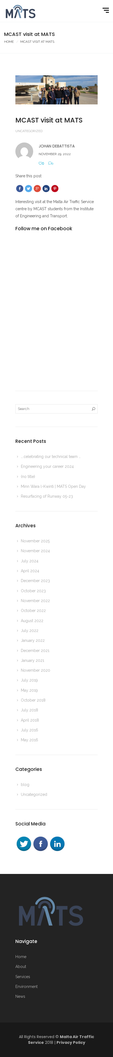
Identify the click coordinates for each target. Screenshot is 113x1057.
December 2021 (35, 650)
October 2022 (33, 610)
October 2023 (33, 591)
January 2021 (32, 660)
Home (9, 42)
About (20, 966)
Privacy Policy (70, 1042)
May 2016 (29, 740)
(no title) (28, 476)
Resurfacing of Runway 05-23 (47, 496)
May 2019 (29, 690)
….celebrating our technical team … (51, 456)
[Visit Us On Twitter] (23, 843)
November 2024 (35, 551)
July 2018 (29, 710)
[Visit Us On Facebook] (40, 843)
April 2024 (30, 571)
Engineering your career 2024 (47, 466)
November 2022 (35, 601)
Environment (26, 986)
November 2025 (35, 541)
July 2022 (29, 630)
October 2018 (33, 700)
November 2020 (35, 670)
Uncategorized (29, 131)
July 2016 (29, 730)
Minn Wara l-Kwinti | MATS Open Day (53, 486)
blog (25, 784)
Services (22, 977)
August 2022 (32, 621)
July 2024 (29, 561)
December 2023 (35, 581)
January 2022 (33, 640)
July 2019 (29, 680)
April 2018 (30, 720)
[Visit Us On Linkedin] (57, 843)
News (20, 996)
